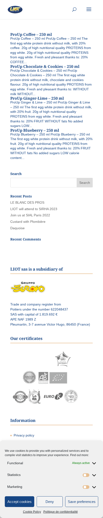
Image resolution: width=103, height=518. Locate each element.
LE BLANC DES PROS (27, 202)
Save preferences (82, 502)
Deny (50, 502)
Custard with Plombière (28, 222)
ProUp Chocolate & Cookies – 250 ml (45, 66)
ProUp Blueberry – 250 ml (34, 130)
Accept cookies (19, 502)
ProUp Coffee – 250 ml (31, 34)
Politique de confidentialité (60, 511)
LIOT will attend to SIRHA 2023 (33, 209)
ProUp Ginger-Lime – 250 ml (37, 98)
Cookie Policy (32, 511)
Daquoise (17, 228)
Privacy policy (24, 435)
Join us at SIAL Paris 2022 (30, 215)
